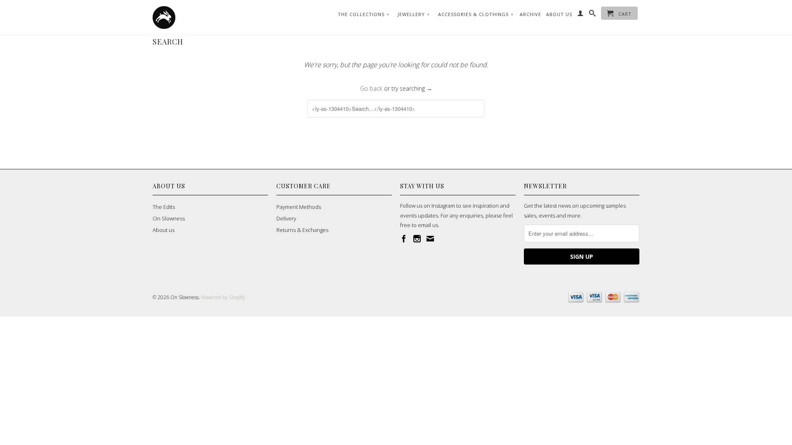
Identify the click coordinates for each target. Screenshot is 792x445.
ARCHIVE (530, 14)
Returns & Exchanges (302, 230)
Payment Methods (298, 207)
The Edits (164, 207)
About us (163, 230)
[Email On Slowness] (430, 238)
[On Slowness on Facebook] (404, 238)
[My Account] (580, 15)
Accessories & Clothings (476, 14)
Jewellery (414, 14)
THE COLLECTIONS (363, 14)
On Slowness (169, 218)
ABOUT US (559, 14)
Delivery (286, 218)
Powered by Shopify (223, 297)
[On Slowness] (210, 17)
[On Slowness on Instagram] (417, 238)
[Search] (592, 15)
